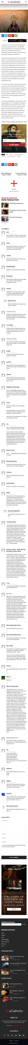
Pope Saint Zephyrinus (15, 217)
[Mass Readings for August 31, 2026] (5, 992)
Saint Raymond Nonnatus (16, 203)
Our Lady (4, 156)
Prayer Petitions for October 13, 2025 (21, 174)
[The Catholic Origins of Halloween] (5, 965)
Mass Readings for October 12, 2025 (6, 174)
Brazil (7, 154)
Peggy (8, 583)
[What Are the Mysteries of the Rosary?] (5, 958)
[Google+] (8, 1035)
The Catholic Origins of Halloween (18, 963)
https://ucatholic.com (14, 191)
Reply (7, 238)
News (2, 937)
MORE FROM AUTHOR (10, 200)
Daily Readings (5, 939)
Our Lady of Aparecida (11, 156)
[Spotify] (16, 1035)
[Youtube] (23, 1035)
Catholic (11, 154)
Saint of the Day (5, 941)
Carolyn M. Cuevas (10, 311)
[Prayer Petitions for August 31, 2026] (5, 999)
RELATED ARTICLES (9, 198)
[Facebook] (4, 1035)
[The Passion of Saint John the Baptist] (5, 212)
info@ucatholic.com (17, 1025)
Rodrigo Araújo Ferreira (12, 737)
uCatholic (19, 156)
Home (2, 933)
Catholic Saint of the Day (8, 28)
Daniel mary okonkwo (11, 338)
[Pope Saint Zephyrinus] (5, 218)
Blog (11, 959)
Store (2, 946)
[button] (26, 2)
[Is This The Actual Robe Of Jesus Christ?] (5, 971)
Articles (3, 935)
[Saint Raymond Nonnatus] (5, 205)
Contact (16, 1040)
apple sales (9, 593)
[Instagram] (12, 1035)
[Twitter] (19, 1035)
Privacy (11, 1040)
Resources (3, 943)
